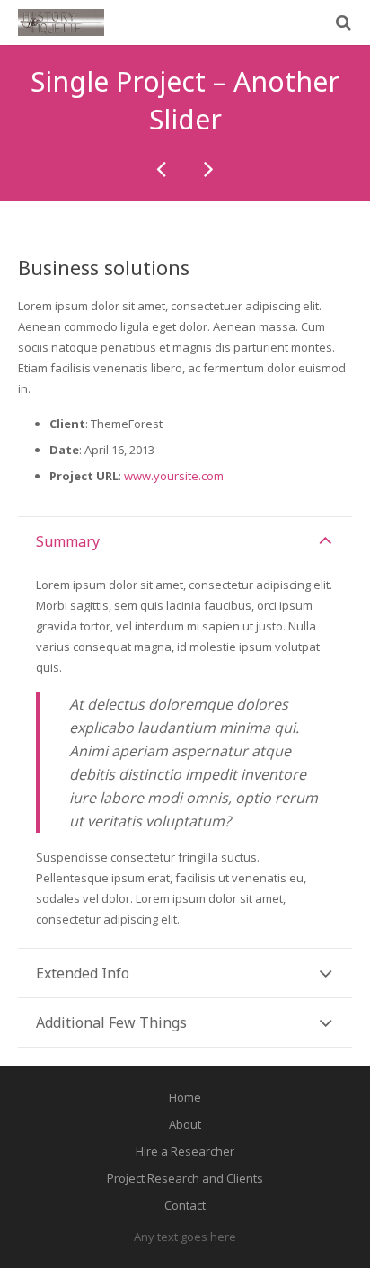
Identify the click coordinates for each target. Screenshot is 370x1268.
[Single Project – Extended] (207, 168)
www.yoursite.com (174, 476)
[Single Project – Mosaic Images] (162, 168)
